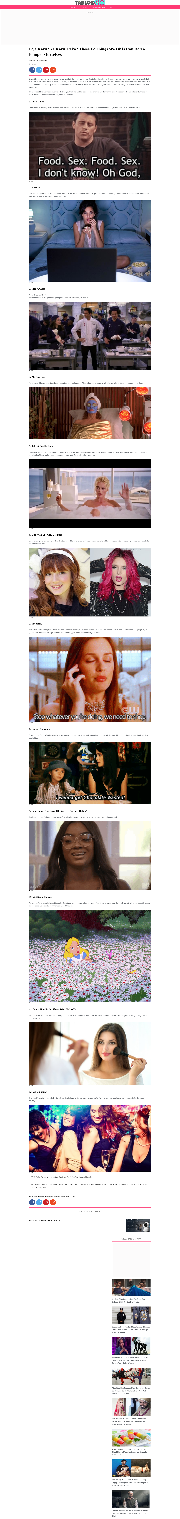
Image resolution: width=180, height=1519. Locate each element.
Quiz (85, 7)
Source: (31, 181)
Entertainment (99, 7)
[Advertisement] (90, 28)
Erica (34, 64)
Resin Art (75, 7)
